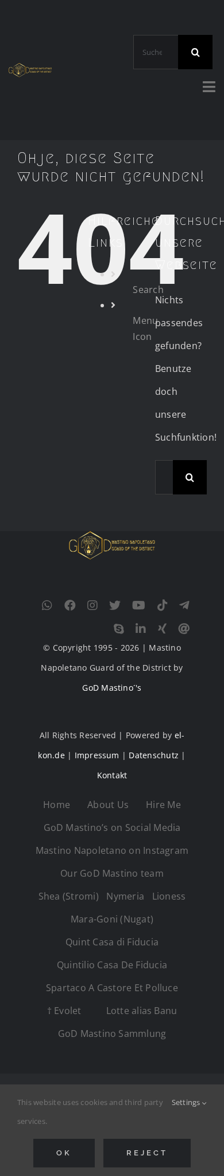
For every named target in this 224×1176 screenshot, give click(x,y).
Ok (64, 1153)
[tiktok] (162, 605)
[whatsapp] (47, 605)
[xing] (162, 629)
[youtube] (138, 605)
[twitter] (115, 605)
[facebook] (70, 605)
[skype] (119, 629)
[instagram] (92, 605)
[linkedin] (141, 629)
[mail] (184, 629)
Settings (187, 1102)
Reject (146, 1153)
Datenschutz (154, 755)
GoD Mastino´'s (111, 687)
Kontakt (112, 775)
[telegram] (184, 605)
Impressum (97, 755)
